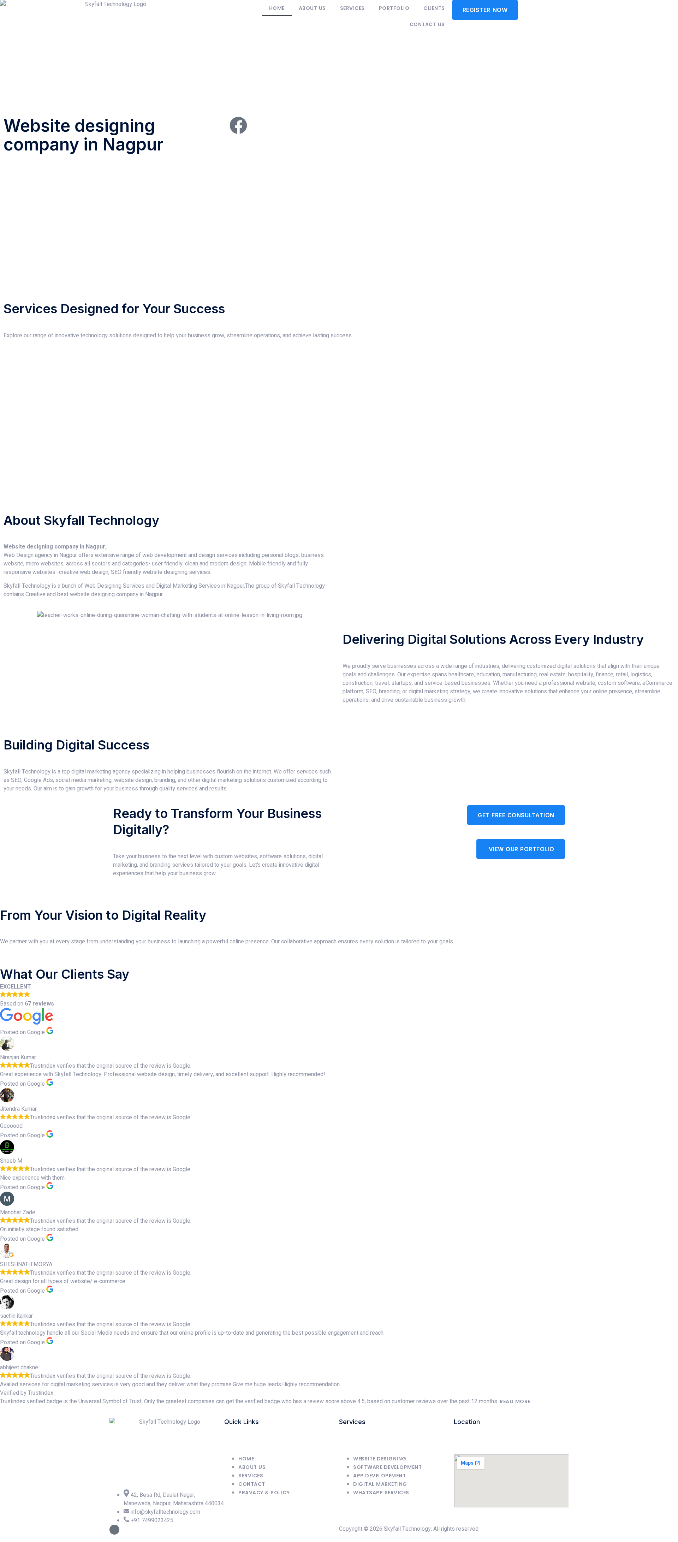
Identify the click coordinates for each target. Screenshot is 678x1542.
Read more (515, 1401)
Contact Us (427, 24)
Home (277, 8)
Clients (434, 8)
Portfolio (394, 8)
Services (352, 8)
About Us (312, 8)
